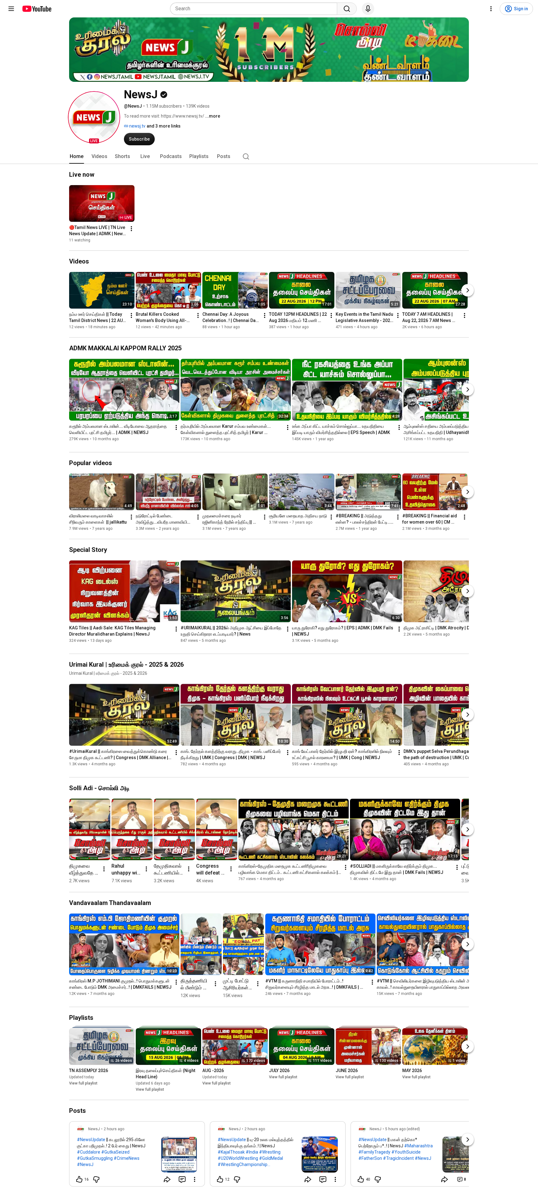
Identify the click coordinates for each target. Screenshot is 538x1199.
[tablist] (269, 156)
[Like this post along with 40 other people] (361, 1179)
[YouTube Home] (36, 8)
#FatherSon (370, 1158)
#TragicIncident (398, 1158)
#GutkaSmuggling (95, 1158)
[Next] (467, 290)
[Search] (347, 8)
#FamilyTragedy (374, 1152)
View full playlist (83, 1083)
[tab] (76, 156)
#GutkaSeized (115, 1152)
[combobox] (255, 8)
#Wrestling (270, 1152)
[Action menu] (194, 1179)
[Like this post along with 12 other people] (220, 1179)
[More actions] (131, 228)
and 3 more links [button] (164, 126)
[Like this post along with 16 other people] (79, 1179)
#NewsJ (85, 1164)
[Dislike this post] (96, 1179)
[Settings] (491, 8)
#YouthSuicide (406, 1152)
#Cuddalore (88, 1152)
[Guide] (11, 8)
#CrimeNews (126, 1158)
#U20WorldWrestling (238, 1158)
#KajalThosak (231, 1152)
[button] (94, 117)
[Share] (167, 1179)
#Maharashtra (418, 1145)
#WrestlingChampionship (242, 1164)
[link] (137, 1155)
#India (252, 1152)
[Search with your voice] (368, 8)
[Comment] (182, 1179)
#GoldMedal (271, 1158)
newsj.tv (136, 126)
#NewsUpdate (91, 1139)
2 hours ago (114, 1129)
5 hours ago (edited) (402, 1129)
